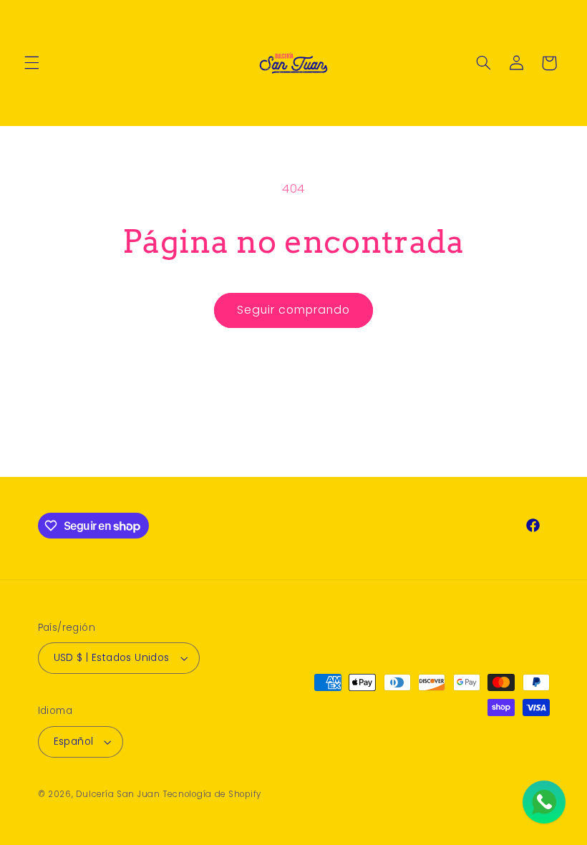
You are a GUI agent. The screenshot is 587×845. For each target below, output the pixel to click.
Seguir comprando (294, 309)
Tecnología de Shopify (212, 794)
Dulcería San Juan (118, 794)
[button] (31, 63)
